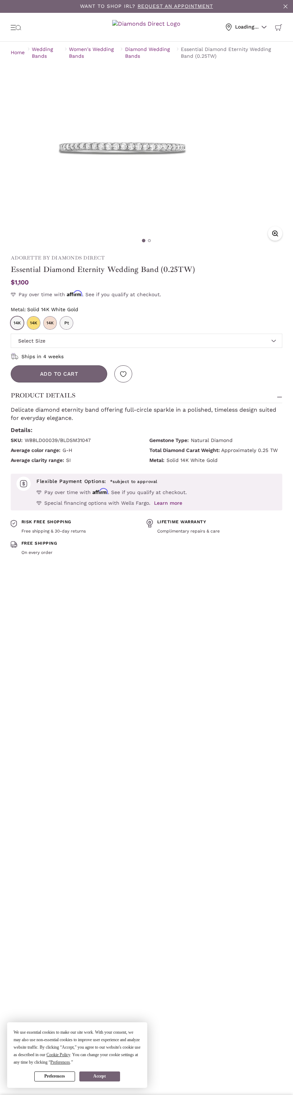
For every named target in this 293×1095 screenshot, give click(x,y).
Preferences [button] (60, 1062)
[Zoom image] (275, 233)
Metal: (44, 309)
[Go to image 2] (149, 240)
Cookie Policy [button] (58, 1054)
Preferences (54, 1076)
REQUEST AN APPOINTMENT (175, 6)
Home (18, 52)
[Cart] (278, 27)
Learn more (168, 503)
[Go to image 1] (143, 240)
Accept (99, 1076)
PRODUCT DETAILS (43, 395)
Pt (66, 322)
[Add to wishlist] (123, 373)
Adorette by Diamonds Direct (58, 258)
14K (17, 322)
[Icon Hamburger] (16, 27)
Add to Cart (59, 374)
